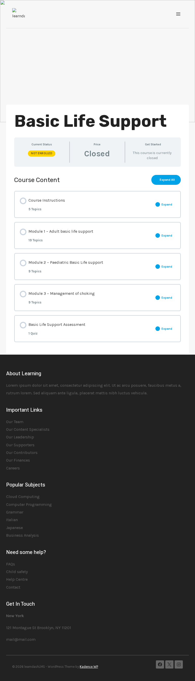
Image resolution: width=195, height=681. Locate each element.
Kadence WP (89, 667)
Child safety (17, 571)
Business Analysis (22, 535)
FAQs (10, 564)
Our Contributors (22, 452)
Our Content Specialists (28, 429)
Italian (12, 519)
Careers (13, 468)
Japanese (14, 527)
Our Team (14, 421)
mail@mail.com (21, 639)
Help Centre (17, 579)
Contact (13, 587)
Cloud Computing (23, 496)
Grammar (14, 512)
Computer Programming (29, 504)
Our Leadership (20, 437)
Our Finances (18, 460)
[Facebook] (160, 664)
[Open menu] (178, 14)
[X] (169, 664)
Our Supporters (20, 444)
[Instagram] (179, 664)
